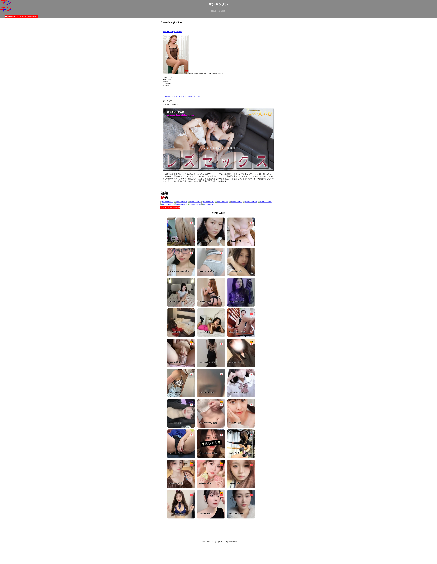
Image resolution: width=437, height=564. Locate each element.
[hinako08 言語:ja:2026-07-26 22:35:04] (241, 427)
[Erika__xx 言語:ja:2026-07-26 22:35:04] (181, 397)
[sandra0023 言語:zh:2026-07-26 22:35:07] (181, 518)
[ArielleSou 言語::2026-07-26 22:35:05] (211, 306)
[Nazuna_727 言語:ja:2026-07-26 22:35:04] (241, 397)
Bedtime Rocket (174, 207)
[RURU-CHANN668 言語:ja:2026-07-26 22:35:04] (181, 276)
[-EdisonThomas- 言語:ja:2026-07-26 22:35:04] (211, 457)
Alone (164, 207)
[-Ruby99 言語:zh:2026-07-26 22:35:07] (211, 518)
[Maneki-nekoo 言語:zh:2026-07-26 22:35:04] (241, 336)
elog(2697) (23, 16)
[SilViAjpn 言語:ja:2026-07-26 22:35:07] (181, 245)
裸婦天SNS (32, 16)
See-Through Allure (172, 31)
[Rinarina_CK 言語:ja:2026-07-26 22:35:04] (211, 276)
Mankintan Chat (13, 16)
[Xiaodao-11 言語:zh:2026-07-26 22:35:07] (181, 488)
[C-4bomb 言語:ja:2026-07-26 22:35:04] (241, 245)
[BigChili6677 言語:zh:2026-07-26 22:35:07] (241, 518)
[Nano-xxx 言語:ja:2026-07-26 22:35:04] (181, 427)
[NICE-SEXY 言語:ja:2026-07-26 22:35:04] (211, 397)
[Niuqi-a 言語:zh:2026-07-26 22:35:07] (241, 488)
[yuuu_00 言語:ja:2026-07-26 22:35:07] (181, 366)
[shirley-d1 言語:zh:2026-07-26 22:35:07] (211, 488)
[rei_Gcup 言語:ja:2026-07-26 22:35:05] (241, 366)
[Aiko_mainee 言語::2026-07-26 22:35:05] (241, 306)
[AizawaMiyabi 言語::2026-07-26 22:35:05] (181, 306)
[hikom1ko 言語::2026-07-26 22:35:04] (241, 276)
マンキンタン (218, 4)
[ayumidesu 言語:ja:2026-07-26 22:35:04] (181, 457)
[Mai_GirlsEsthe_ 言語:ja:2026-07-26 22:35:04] (211, 427)
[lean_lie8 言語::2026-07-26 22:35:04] (211, 336)
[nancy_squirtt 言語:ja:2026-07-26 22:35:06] (211, 366)
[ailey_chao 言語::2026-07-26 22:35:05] (211, 245)
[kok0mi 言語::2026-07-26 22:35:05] (181, 336)
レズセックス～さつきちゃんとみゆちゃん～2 (181, 96)
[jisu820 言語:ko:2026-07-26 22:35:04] (241, 457)
